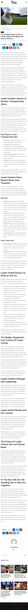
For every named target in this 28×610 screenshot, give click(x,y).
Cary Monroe (5, 40)
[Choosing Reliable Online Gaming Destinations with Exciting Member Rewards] (7, 586)
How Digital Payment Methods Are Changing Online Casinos (20, 593)
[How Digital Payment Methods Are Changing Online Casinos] (20, 586)
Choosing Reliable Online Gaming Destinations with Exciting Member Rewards (6, 594)
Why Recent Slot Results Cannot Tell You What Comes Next (20, 576)
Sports (2, 32)
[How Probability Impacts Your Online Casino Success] (7, 569)
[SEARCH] (25, 555)
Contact (10, 608)
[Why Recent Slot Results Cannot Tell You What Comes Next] (20, 569)
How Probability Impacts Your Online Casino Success (6, 576)
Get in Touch (16, 608)
